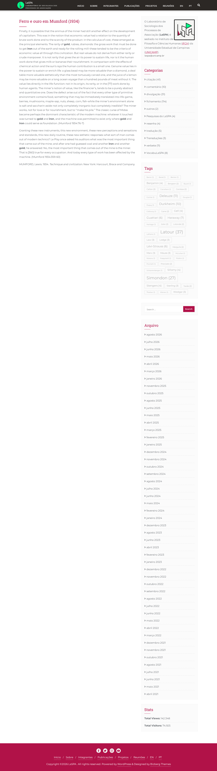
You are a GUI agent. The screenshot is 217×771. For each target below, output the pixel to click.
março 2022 (153, 635)
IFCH (185, 43)
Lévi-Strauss (157, 246)
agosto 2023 (154, 532)
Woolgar (179, 291)
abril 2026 (152, 363)
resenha (151, 123)
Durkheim (170, 204)
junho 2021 (153, 679)
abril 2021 (152, 694)
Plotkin (180, 258)
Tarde (187, 286)
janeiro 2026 (154, 378)
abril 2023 (152, 547)
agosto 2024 (154, 481)
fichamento (153, 101)
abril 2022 (152, 628)
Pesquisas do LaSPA (158, 116)
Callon (151, 189)
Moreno (151, 258)
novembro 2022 (156, 576)
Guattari (155, 217)
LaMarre (151, 234)
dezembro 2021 (156, 642)
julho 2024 (153, 488)
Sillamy (174, 269)
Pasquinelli (165, 258)
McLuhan (180, 253)
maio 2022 (153, 620)
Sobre (69, 757)
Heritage (151, 224)
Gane (165, 211)
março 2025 (153, 429)
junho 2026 (153, 349)
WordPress (124, 764)
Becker (175, 177)
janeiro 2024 (154, 518)
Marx (151, 253)
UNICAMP (151, 52)
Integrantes (85, 757)
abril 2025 (152, 422)
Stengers (154, 285)
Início (57, 757)
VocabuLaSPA (155, 152)
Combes (181, 189)
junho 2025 (153, 408)
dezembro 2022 (156, 569)
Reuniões (139, 757)
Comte (150, 197)
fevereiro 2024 (155, 510)
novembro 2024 (156, 459)
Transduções (154, 138)
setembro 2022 (155, 591)
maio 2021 (152, 686)
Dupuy (150, 205)
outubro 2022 (154, 584)
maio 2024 (153, 503)
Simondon (161, 277)
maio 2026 (153, 356)
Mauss (165, 253)
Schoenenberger (154, 270)
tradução (152, 130)
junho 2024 (153, 496)
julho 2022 (152, 606)
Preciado (166, 264)
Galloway (151, 211)
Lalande (178, 224)
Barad (162, 177)
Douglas (187, 197)
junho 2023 (153, 539)
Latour (171, 231)
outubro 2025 (154, 393)
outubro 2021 (154, 657)
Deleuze (168, 196)
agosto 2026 (154, 334)
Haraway (176, 217)
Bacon (150, 177)
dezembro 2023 (156, 525)
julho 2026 (152, 341)
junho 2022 (153, 613)
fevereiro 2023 (155, 554)
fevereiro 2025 (155, 437)
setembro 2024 (155, 473)
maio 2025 (153, 415)
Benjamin (155, 183)
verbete (151, 145)
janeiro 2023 (154, 561)
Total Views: (152, 718)
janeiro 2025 (154, 444)
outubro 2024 (155, 466)
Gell (178, 210)
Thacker (151, 292)
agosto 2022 (154, 598)
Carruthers (165, 189)
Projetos (123, 757)
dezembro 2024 (156, 451)
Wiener (164, 292)
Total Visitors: (153, 725)
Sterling (172, 285)
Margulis (178, 247)
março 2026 (153, 371)
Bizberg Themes (160, 764)
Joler (164, 224)
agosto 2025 (154, 400)
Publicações (105, 757)
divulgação (153, 94)
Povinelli (151, 264)
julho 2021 (152, 672)
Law (150, 239)
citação (151, 79)
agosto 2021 (153, 664)
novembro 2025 (156, 385)
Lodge (164, 239)
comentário (153, 86)
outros (150, 108)
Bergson (173, 183)
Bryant (187, 184)
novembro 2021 (156, 649)
